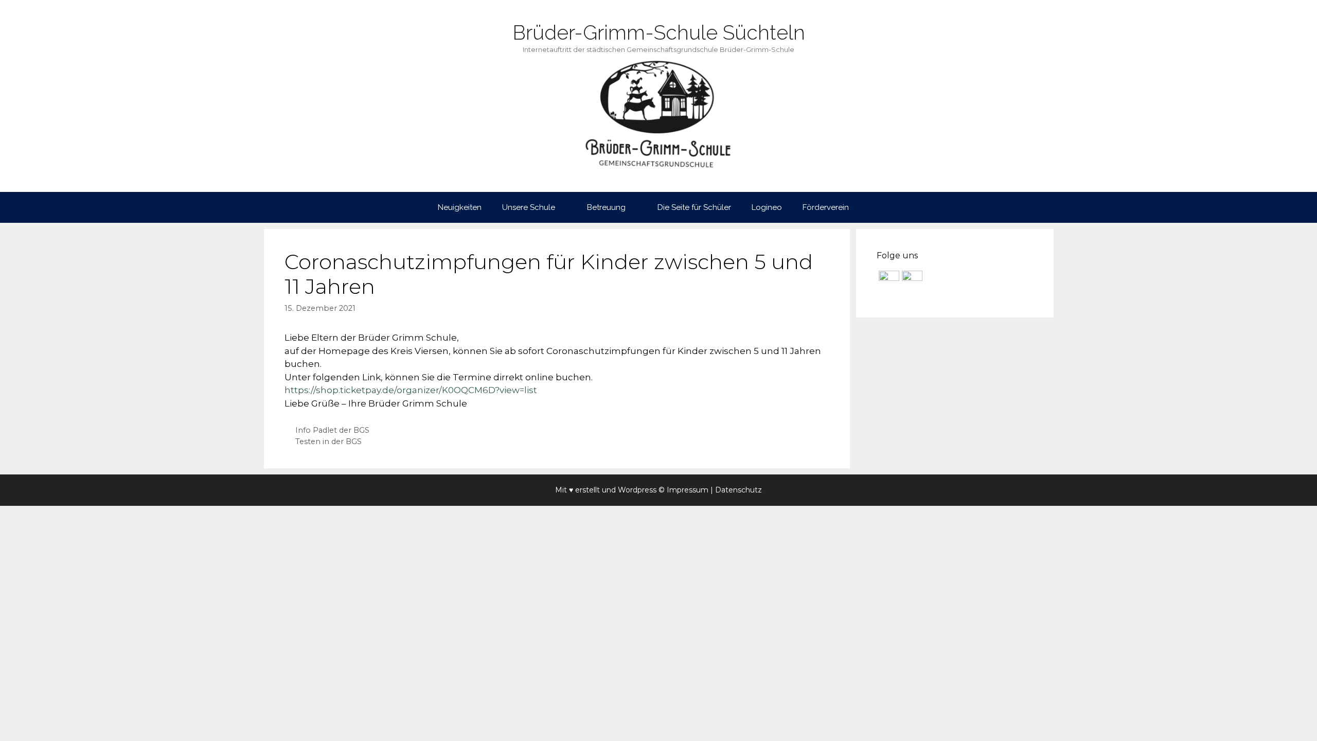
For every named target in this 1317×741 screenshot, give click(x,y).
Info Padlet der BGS (332, 430)
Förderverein (826, 207)
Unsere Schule (528, 207)
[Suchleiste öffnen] (874, 207)
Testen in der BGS (328, 441)
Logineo (767, 207)
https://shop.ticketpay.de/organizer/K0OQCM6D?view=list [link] (410, 390)
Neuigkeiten (460, 207)
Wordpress (637, 490)
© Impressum (683, 490)
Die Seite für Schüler (694, 207)
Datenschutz (738, 490)
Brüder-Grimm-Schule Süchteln (658, 32)
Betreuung (606, 207)
